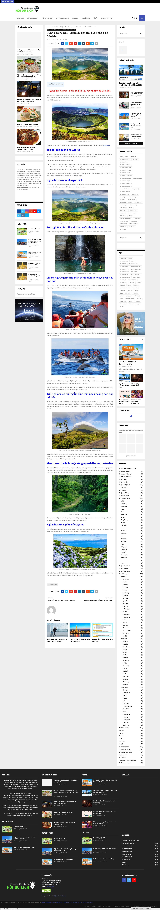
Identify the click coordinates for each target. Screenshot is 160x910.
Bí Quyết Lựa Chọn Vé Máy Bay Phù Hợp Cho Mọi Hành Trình (34, 241)
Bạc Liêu (125, 644)
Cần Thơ (125, 655)
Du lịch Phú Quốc (125, 178)
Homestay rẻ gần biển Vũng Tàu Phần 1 (98, 600)
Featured (121, 733)
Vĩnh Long (126, 682)
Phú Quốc (133, 210)
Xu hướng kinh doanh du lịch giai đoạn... (124, 401)
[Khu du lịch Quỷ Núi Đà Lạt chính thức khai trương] (137, 378)
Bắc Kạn (125, 582)
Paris (122, 544)
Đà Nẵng (123, 229)
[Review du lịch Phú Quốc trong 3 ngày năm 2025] (124, 116)
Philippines (124, 547)
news (131, 207)
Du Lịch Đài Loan (124, 495)
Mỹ (121, 536)
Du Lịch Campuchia (124, 484)
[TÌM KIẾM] (141, 33)
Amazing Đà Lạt (77, 902)
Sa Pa (124, 620)
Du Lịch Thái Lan (124, 568)
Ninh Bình (125, 606)
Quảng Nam (126, 714)
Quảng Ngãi (126, 720)
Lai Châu (125, 598)
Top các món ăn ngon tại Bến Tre (28, 124)
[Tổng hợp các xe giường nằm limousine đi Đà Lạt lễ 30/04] (137, 394)
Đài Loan (123, 226)
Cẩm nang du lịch (32, 18)
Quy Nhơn (125, 722)
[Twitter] (135, 18)
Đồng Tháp (126, 660)
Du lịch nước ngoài (62, 29)
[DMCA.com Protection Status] (46, 892)
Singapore (132, 213)
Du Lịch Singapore (124, 566)
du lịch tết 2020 (125, 191)
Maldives (123, 533)
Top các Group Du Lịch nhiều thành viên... (124, 385)
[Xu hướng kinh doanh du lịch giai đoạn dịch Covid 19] (124, 394)
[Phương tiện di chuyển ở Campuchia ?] (22, 276)
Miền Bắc (123, 207)
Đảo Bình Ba (128, 706)
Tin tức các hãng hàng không (127, 760)
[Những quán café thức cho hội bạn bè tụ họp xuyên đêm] (29, 40)
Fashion (121, 730)
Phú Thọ (125, 611)
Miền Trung (124, 687)
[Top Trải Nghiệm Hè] (22, 231)
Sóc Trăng (126, 676)
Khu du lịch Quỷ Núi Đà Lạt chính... (137, 385)
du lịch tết (136, 188)
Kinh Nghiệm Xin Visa (125, 752)
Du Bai (123, 512)
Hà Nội (122, 199)
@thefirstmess (131, 456)
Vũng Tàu (123, 223)
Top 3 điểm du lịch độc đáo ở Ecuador (61, 600)
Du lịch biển (124, 162)
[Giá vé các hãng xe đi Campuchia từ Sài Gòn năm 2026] (131, 352)
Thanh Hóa (126, 628)
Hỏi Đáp (95, 18)
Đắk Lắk (125, 695)
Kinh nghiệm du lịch (107, 18)
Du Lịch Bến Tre (123, 482)
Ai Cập (123, 501)
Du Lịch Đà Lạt (124, 194)
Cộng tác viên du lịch (125, 476)
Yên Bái (125, 636)
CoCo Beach (126, 692)
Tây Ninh (125, 679)
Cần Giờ (125, 652)
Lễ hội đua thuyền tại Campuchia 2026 (34, 264)
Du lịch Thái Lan (125, 180)
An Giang (125, 641)
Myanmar (123, 539)
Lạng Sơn (125, 601)
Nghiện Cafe (86, 18)
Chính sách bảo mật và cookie (140, 908)
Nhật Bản (123, 210)
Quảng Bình (126, 614)
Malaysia (133, 205)
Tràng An (127, 609)
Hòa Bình (125, 595)
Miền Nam (124, 638)
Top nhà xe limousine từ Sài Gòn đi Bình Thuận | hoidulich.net (29, 100)
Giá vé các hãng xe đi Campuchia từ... (127, 363)
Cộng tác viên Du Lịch (60, 896)
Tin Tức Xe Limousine (62, 18)
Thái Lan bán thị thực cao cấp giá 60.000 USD (80, 640)
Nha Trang (126, 703)
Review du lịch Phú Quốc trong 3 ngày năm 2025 (136, 115)
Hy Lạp (123, 522)
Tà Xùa (125, 622)
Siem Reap (124, 487)
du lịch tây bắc (125, 188)
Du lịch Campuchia (125, 164)
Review (123, 213)
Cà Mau (125, 649)
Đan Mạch (124, 514)
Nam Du (125, 668)
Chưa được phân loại (125, 474)
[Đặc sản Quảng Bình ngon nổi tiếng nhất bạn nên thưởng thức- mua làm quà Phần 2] (29, 64)
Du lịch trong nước (126, 183)
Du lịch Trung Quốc (126, 186)
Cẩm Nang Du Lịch (124, 471)
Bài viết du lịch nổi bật (51, 29)
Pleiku (124, 711)
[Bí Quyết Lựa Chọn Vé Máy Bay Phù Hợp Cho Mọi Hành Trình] (22, 242)
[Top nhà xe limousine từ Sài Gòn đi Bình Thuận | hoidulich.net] (29, 89)
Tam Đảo (125, 625)
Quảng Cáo (50, 886)
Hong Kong (124, 520)
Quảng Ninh (126, 617)
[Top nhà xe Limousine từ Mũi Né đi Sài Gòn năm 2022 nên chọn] (124, 95)
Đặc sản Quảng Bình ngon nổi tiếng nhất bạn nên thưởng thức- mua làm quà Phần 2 (66, 792)
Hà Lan (123, 517)
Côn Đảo (125, 657)
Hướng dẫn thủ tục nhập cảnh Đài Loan (102, 640)
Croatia (123, 509)
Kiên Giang (126, 665)
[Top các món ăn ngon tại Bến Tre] (29, 114)
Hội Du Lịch (20, 18)
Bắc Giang (126, 579)
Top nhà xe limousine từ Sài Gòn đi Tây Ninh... (136, 104)
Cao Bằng (125, 584)
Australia (123, 503)
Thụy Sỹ (123, 552)
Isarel (122, 528)
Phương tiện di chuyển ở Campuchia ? (34, 276)
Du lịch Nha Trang (125, 170)
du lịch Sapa (137, 178)
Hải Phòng (126, 593)
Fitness (121, 736)
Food (120, 738)
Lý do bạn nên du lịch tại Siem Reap (34, 253)
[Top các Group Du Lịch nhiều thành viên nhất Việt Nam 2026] (131, 73)
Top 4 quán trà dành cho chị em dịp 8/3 (136, 135)
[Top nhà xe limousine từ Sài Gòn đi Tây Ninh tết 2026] (124, 105)
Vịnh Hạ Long (127, 630)
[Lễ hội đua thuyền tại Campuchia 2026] (22, 265)
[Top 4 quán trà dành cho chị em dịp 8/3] (124, 137)
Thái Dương (22, 126)
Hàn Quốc (132, 197)
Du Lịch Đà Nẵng (124, 493)
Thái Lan (137, 218)
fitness (123, 197)
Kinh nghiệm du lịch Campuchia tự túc (62, 902)
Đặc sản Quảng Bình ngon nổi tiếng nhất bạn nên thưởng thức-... (29, 76)
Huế (124, 701)
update (134, 221)
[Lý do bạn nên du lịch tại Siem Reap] (22, 254)
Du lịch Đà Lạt (123, 490)
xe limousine (134, 223)
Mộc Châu (126, 603)
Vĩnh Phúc (126, 633)
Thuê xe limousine (46, 902)
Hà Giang (125, 587)
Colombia (124, 506)
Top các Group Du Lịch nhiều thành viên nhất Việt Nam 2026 (130, 84)
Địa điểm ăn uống (124, 728)
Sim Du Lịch (75, 18)
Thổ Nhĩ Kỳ (124, 549)
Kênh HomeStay (47, 18)
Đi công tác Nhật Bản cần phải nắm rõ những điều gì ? (57, 640)
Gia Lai (125, 698)
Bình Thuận (126, 647)
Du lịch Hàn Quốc (125, 167)
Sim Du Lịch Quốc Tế (88, 902)
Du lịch (135, 159)
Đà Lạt (131, 226)
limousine (123, 205)
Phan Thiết (126, 709)
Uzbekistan (124, 557)
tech (131, 215)
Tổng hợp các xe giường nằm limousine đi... (136, 401)
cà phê (133, 156)
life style (138, 202)
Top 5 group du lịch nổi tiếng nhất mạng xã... (136, 125)
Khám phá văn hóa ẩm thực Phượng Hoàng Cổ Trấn (26, 148)
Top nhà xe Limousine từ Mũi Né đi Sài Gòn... (137, 93)
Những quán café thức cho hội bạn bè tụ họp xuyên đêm (29, 51)
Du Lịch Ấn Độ (123, 479)
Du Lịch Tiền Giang (124, 571)
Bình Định (125, 690)
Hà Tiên (125, 663)
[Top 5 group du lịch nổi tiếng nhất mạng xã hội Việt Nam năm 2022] (124, 126)
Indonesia (124, 525)
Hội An (126, 717)
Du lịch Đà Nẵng (125, 159)
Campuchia (124, 156)
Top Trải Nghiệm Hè (34, 229)
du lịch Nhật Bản (125, 172)
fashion (135, 194)
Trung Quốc (124, 221)
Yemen (123, 563)
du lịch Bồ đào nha (52, 584)
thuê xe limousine (125, 218)
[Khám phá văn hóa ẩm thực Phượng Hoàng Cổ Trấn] (29, 137)
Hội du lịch (131, 199)
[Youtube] (137, 18)
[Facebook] (133, 18)
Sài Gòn (123, 215)
